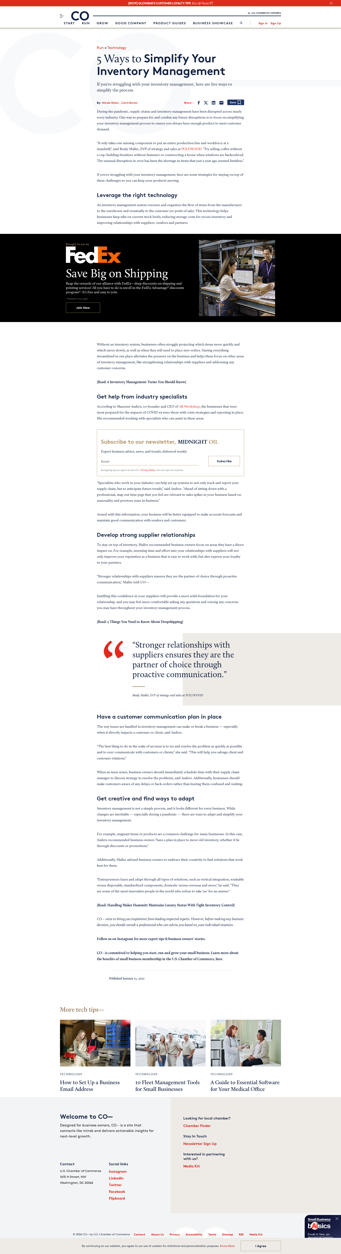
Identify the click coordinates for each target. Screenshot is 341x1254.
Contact (139, 1234)
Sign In (263, 23)
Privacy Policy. (148, 470)
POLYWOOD (191, 149)
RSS (241, 1234)
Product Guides (169, 23)
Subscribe (224, 461)
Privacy (175, 1234)
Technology (117, 47)
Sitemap (227, 1234)
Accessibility (194, 1234)
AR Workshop (189, 407)
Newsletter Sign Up (200, 1143)
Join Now (83, 308)
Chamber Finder (197, 1125)
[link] (241, 23)
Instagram (118, 1171)
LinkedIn (116, 1178)
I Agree (260, 1246)
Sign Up (276, 23)
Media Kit (191, 1166)
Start (69, 23)
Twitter (115, 1184)
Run (86, 23)
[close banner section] (331, 3)
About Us (157, 1234)
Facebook (117, 1191)
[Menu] (61, 16)
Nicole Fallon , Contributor (120, 102)
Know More (227, 1245)
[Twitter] (206, 103)
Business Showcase (213, 23)
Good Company (130, 23)
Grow (102, 23)
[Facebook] (199, 103)
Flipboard (117, 1198)
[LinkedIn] (213, 103)
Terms (212, 1234)
